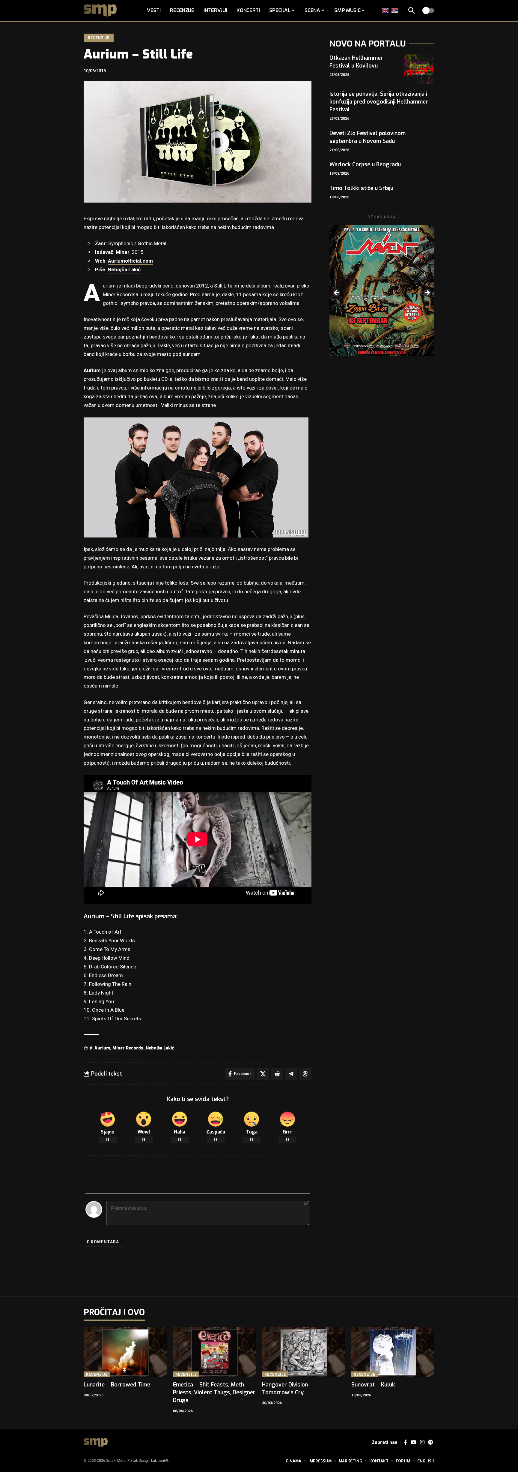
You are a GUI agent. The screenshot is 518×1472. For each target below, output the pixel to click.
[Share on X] (263, 1074)
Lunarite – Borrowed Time (117, 1384)
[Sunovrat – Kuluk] (393, 1352)
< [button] (336, 293)
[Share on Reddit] (277, 1074)
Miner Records (127, 1048)
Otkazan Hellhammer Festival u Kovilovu (356, 61)
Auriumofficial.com (130, 261)
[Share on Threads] (305, 1074)
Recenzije (98, 38)
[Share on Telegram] (291, 1074)
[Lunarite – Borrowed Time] (125, 1352)
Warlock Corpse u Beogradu (365, 164)
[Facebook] (405, 1442)
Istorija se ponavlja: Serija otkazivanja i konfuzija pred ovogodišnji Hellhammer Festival (378, 101)
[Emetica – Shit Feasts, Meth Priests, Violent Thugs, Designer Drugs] (214, 1352)
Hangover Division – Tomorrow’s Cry (287, 1388)
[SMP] (96, 1442)
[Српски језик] (395, 10)
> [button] (426, 293)
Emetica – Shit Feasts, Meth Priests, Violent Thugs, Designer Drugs (214, 1392)
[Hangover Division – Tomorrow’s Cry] (303, 1352)
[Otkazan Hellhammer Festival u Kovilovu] (419, 69)
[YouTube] (413, 1442)
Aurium (92, 370)
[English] (385, 10)
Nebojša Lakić (124, 269)
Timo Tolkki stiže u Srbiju (361, 188)
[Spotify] (430, 1442)
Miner (123, 252)
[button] (411, 11)
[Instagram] (422, 1442)
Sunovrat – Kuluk (373, 1384)
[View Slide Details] (381, 290)
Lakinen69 (159, 1460)
